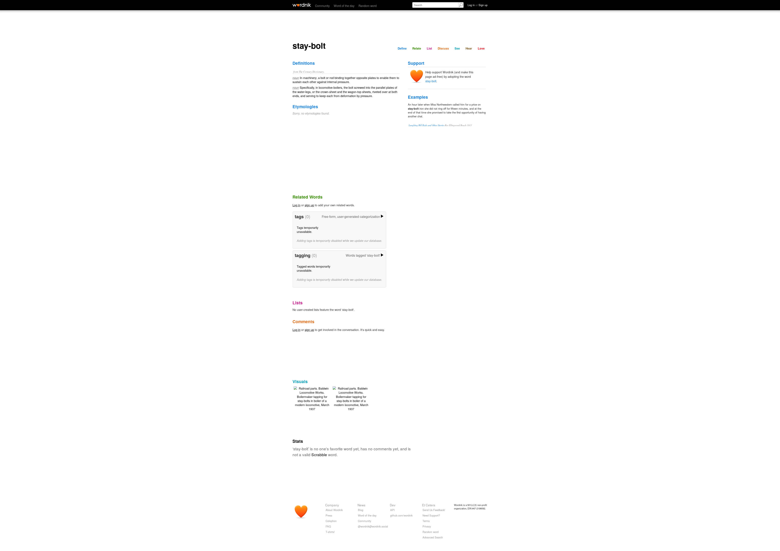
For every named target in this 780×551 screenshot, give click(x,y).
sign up (309, 205)
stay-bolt (430, 81)
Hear (469, 48)
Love (481, 48)
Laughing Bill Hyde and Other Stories (426, 125)
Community (322, 5)
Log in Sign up (478, 5)
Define (402, 48)
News (361, 505)
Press (329, 515)
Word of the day (344, 5)
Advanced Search (432, 537)
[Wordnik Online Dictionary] (301, 5)
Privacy (426, 526)
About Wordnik (334, 510)
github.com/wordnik (401, 515)
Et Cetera (428, 505)
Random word (368, 5)
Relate (416, 48)
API (392, 510)
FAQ (328, 526)
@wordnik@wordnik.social (373, 526)
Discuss (443, 48)
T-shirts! (330, 532)
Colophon (331, 521)
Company (332, 505)
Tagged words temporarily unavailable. (313, 268)
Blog (360, 510)
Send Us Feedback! (433, 510)
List (429, 48)
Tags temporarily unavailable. (307, 229)
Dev (392, 505)
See (457, 48)
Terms (426, 521)
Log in (296, 205)
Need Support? (431, 515)
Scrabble (319, 454)
